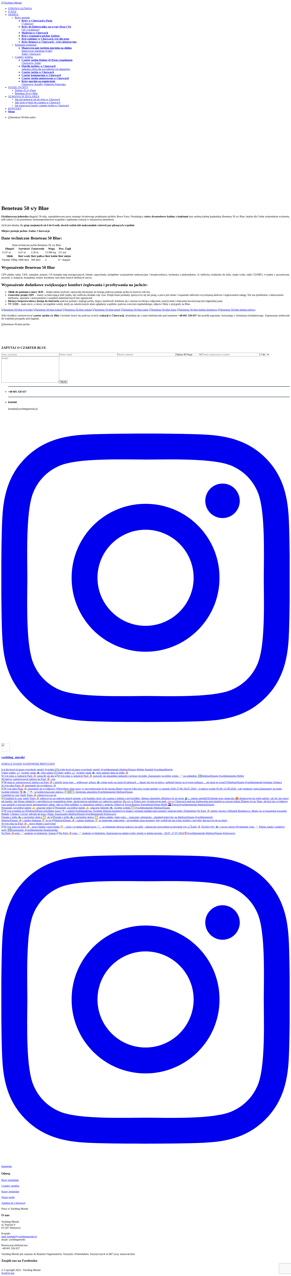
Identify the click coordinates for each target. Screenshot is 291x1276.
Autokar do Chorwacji (13, 1203)
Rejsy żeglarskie (10, 1180)
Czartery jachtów (10, 1185)
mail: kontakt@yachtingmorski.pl (19, 1236)
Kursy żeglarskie (10, 1191)
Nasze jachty (8, 1197)
